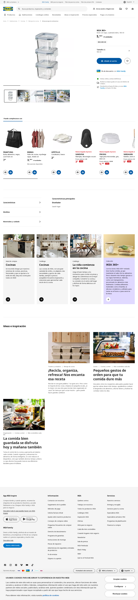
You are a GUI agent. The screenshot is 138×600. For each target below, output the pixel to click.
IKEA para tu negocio (57, 2)
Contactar (99, 2)
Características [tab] (9, 202)
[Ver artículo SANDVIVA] (86, 138)
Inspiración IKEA (83, 517)
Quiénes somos (83, 501)
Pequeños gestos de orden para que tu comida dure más (109, 374)
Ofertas (80, 521)
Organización (7, 433)
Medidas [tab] (6, 212)
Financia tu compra (114, 525)
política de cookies (51, 595)
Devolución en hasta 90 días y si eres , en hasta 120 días (113, 87)
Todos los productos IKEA (87, 509)
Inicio (4, 21)
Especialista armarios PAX (116, 517)
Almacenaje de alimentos (50, 21)
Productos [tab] (11, 15)
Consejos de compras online (58, 521)
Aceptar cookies (120, 579)
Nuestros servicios (113, 501)
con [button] (113, 71)
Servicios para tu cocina (115, 509)
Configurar (118, 586)
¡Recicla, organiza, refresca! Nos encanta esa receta (66, 374)
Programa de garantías (56, 536)
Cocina (95, 366)
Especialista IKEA (113, 513)
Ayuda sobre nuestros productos (59, 517)
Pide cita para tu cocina (72, 2)
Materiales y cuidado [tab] (11, 222)
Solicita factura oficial (55, 513)
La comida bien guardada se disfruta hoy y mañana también (22, 442)
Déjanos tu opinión (54, 558)
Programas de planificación (116, 521)
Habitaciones (13, 21)
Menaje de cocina (33, 21)
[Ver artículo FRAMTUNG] (14, 138)
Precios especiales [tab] (89, 15)
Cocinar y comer (106, 366)
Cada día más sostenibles (86, 529)
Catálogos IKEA (83, 513)
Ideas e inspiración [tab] (71, 15)
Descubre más (8, 540)
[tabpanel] (93, 204)
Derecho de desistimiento (57, 532)
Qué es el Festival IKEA (86, 558)
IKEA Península (83, 546)
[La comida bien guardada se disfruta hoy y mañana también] (24, 414)
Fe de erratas (52, 554)
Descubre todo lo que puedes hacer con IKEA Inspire (19, 512)
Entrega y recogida (113, 505)
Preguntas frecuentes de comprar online (59, 526)
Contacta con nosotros (56, 501)
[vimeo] (21, 565)
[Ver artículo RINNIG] (38, 138)
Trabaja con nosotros (85, 505)
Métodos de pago (54, 509)
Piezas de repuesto (54, 544)
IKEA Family (45, 2)
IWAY (79, 554)
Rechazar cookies (120, 594)
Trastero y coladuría (54, 366)
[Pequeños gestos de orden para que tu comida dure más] (114, 347)
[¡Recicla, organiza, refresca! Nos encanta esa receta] (69, 347)
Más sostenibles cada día (122, 366)
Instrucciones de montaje (57, 540)
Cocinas (23, 21)
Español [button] (129, 2)
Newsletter (81, 537)
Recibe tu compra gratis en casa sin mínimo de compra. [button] (114, 83)
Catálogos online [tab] (42, 15)
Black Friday (82, 550)
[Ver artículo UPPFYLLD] (62, 138)
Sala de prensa (83, 541)
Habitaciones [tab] (27, 15)
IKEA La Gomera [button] (11, 2)
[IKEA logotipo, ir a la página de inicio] (8, 9)
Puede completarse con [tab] (13, 119)
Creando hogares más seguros (88, 533)
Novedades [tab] (56, 15)
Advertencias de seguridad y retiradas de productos (61, 549)
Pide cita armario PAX (87, 2)
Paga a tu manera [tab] (107, 15)
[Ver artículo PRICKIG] (110, 138)
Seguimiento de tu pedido (57, 505)
